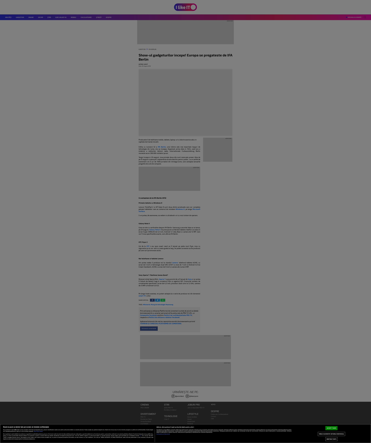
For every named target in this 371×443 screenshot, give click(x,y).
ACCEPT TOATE (331, 428)
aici (140, 435)
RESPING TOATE (331, 439)
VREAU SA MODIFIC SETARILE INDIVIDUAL (331, 434)
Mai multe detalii (38, 431)
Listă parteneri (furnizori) (163, 434)
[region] (185, 433)
